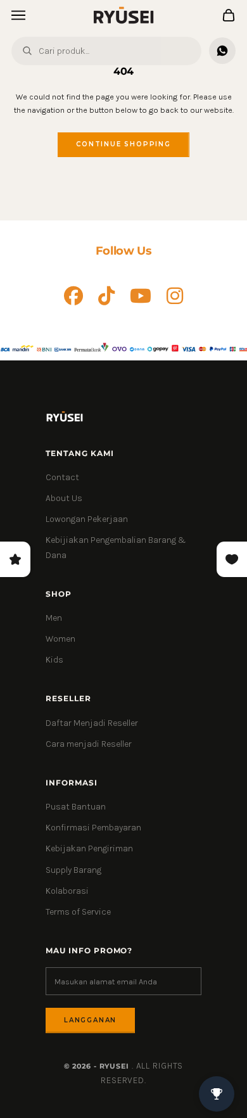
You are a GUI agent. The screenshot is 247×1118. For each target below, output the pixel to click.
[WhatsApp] (222, 50)
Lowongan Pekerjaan (87, 519)
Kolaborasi (67, 891)
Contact (62, 477)
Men (54, 618)
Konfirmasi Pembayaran (93, 827)
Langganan (90, 1020)
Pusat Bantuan (76, 806)
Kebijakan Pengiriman (89, 848)
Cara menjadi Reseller (89, 744)
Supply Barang (73, 870)
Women (60, 638)
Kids (54, 659)
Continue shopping (123, 144)
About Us (64, 498)
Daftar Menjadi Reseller (92, 723)
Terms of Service (78, 911)
